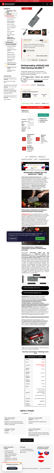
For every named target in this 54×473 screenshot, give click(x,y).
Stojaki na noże (10, 52)
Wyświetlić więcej (27, 440)
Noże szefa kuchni (11, 18)
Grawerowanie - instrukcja (11, 458)
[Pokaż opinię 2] (29, 55)
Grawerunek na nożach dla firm (11, 460)
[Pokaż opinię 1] (27, 55)
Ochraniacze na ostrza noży (10, 60)
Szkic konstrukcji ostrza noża (32, 287)
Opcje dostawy (41, 85)
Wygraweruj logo (44, 95)
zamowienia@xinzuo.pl (27, 449)
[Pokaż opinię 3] (30, 55)
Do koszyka (44, 115)
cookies (33, 233)
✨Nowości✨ (9, 14)
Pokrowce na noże (11, 62)
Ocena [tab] (35, 159)
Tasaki (8, 29)
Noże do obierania (11, 27)
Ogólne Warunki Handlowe (11, 454)
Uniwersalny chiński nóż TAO (11, 38)
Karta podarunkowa (11, 46)
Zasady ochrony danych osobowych (10, 456)
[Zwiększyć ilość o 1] (35, 115)
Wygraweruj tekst (35, 95)
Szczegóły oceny (43, 60)
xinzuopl (24, 452)
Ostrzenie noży (10, 48)
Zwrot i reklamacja (9, 452)
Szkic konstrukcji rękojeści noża (32, 292)
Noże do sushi (10, 40)
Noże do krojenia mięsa (11, 35)
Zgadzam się (40, 238)
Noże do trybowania (11, 26)
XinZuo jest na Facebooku (28, 450)
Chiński (29, 128)
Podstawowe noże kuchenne (11, 70)
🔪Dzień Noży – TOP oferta (11, 11)
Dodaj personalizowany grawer (30, 91)
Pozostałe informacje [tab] (44, 159)
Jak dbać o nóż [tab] (32, 156)
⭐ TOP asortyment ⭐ (11, 65)
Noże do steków (10, 31)
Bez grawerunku (26, 95)
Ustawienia (12, 238)
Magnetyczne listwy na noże (11, 50)
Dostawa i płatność (9, 451)
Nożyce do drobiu (11, 57)
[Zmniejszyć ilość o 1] (29, 115)
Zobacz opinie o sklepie (41, 55)
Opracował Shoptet (45, 468)
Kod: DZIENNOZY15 (12, 468)
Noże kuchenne (10, 16)
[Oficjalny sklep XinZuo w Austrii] (41, 459)
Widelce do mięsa (11, 56)
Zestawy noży (9, 42)
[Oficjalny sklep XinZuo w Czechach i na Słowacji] (43, 453)
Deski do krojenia (11, 54)
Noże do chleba (10, 24)
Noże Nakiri (9, 33)
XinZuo (47, 103)
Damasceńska (31, 125)
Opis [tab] (26, 156)
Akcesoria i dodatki (11, 44)
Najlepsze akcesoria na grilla (11, 68)
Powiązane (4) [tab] (41, 156)
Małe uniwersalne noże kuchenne (11, 22)
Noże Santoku (10, 19)
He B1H (29, 127)
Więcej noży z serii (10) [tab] (27, 159)
